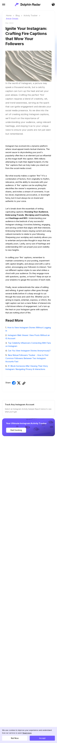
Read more (27, 733)
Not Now (15, 738)
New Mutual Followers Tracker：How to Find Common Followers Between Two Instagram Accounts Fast (26, 358)
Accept (42, 738)
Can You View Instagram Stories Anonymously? (29, 350)
